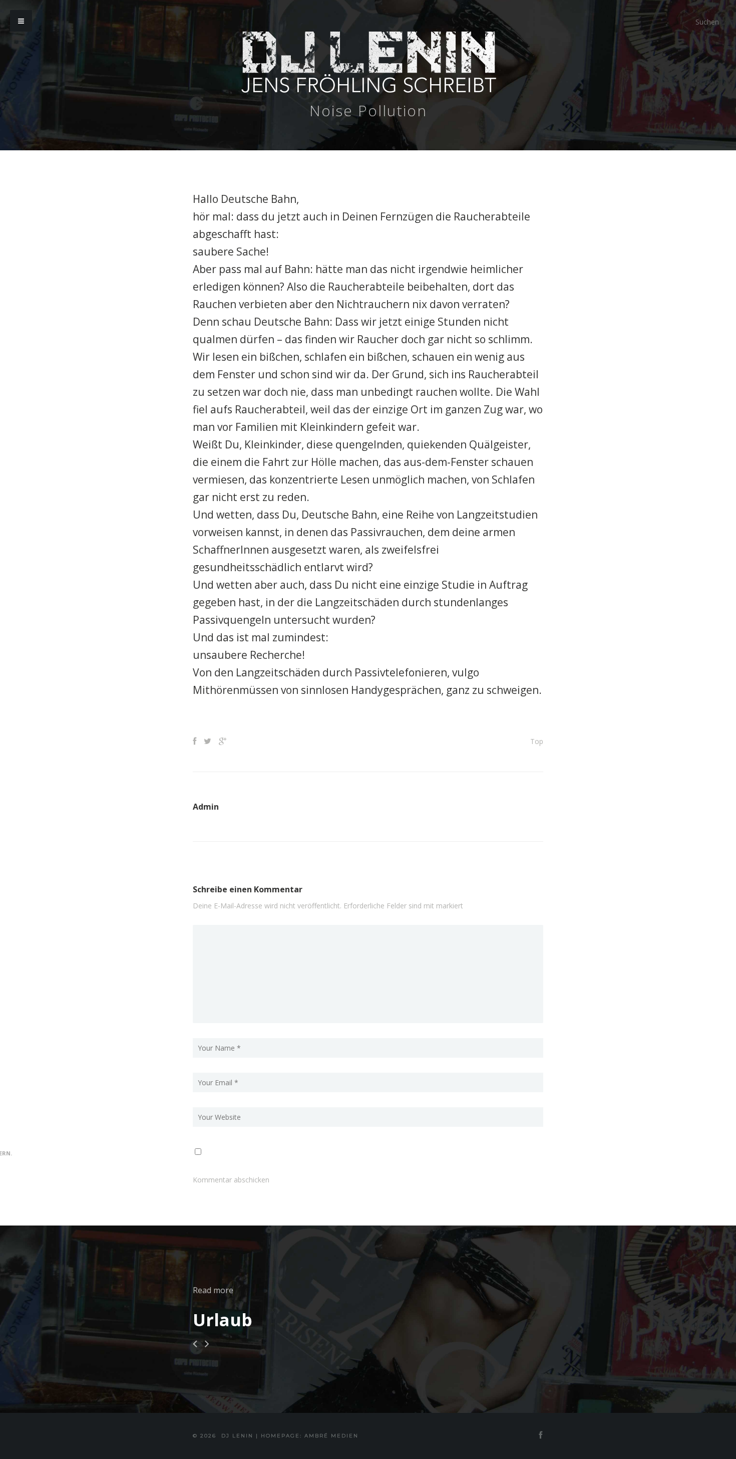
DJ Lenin (237, 1435)
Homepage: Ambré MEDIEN (309, 1435)
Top (536, 741)
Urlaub (222, 1319)
